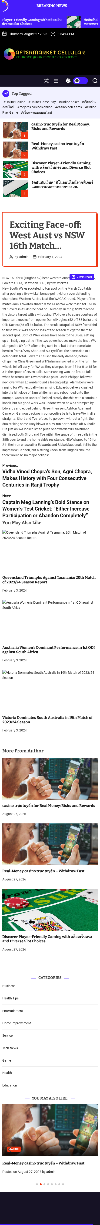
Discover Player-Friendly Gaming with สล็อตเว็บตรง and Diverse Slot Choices (61, 167)
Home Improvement (16, 1023)
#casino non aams (69, 107)
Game (6, 1060)
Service (7, 1035)
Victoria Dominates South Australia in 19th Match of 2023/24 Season (47, 719)
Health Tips (10, 998)
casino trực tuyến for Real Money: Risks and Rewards (60, 126)
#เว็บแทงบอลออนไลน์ (36, 112)
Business (8, 986)
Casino (37, 1149)
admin (23, 256)
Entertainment (12, 1011)
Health (7, 1073)
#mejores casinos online (35, 107)
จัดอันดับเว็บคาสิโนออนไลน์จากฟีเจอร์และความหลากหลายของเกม (62, 184)
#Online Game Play (42, 102)
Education (9, 1085)
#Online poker (69, 102)
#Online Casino (14, 102)
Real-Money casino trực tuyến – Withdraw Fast (59, 146)
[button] (9, 1149)
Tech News (10, 1048)
